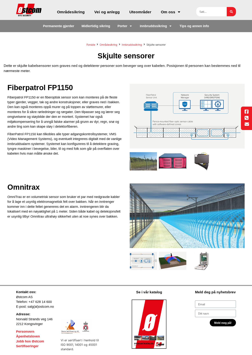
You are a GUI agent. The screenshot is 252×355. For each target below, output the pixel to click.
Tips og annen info (194, 26)
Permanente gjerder (58, 26)
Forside (91, 44)
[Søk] (231, 11)
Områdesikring (71, 12)
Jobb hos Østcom (30, 341)
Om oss (168, 12)
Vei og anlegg (107, 12)
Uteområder (140, 12)
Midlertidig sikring (96, 26)
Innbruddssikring (153, 26)
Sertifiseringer (27, 346)
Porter (122, 26)
